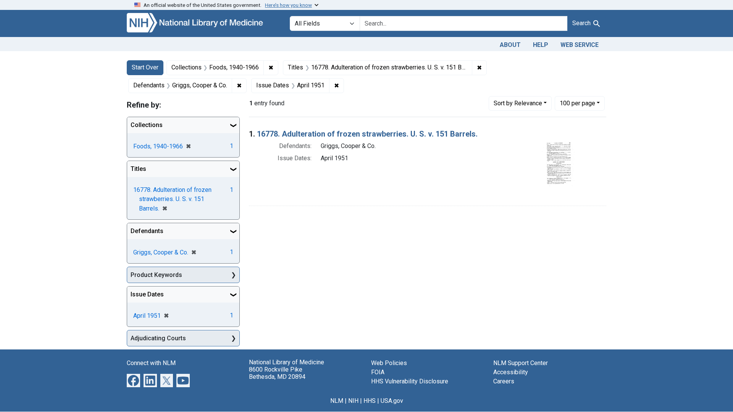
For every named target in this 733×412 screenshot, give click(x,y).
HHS (369, 400)
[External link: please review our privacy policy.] (133, 380)
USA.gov (392, 400)
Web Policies (389, 363)
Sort (518, 103)
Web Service (579, 44)
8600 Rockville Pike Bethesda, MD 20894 (277, 373)
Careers (503, 381)
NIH (353, 400)
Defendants (147, 231)
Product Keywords (156, 274)
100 (577, 103)
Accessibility (510, 372)
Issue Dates (147, 294)
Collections (147, 125)
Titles (138, 168)
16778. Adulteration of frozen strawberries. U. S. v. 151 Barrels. (367, 133)
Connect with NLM (151, 363)
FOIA (377, 372)
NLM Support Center (520, 363)
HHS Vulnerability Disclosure (409, 381)
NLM (336, 400)
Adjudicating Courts (158, 338)
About (510, 44)
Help (540, 44)
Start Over (145, 67)
